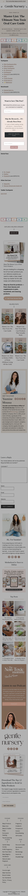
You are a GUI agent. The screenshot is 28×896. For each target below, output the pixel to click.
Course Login (6, 870)
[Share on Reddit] (14, 40)
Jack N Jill (4, 194)
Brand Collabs (6, 875)
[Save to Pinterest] (3, 40)
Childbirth (18, 826)
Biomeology (19, 852)
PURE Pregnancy (7, 849)
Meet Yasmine (6, 873)
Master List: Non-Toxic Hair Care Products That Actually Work (20, 331)
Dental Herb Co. (9, 90)
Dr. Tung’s (7, 172)
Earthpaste (7, 72)
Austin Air (18, 854)
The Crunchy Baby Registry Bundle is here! (16, 1)
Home (10, 12)
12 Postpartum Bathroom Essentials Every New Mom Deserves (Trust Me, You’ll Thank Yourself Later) (20, 618)
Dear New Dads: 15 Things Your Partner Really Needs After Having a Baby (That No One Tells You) (7, 639)
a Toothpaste (10, 68)
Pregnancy (19, 823)
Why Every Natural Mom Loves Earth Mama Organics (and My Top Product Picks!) (20, 639)
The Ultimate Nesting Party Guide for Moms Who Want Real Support (8, 618)
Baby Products (6, 823)
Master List (16, 12)
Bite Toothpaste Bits (10, 64)
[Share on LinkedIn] (19, 40)
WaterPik (7, 184)
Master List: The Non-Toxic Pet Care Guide (7, 329)
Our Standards (6, 878)
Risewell (6, 74)
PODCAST (14, 704)
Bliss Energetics (9, 66)
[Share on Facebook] (8, 40)
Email (2, 492)
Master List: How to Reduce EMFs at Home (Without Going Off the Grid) (7, 360)
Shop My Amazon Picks (14, 134)
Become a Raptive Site (14, 893)
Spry (5, 76)
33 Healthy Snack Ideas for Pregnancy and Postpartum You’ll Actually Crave (20, 659)
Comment (4, 466)
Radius (6, 174)
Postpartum (19, 828)
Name (2, 486)
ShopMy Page (19, 857)
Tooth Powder (8, 78)
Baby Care (5, 826)
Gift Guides (19, 835)
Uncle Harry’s (8, 80)
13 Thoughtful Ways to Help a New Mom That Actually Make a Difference (8, 659)
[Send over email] (24, 40)
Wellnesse (9, 82)
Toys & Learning (7, 838)
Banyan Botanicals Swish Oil (13, 186)
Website (3, 499)
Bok (5, 68)
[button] (2, 6)
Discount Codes (20, 845)
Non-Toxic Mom (7, 852)
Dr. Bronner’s (8, 70)
